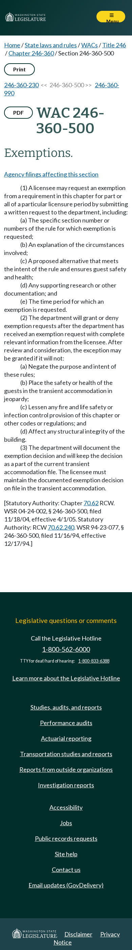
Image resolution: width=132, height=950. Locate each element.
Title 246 (114, 45)
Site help (66, 854)
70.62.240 (61, 527)
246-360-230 (21, 85)
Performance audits (66, 722)
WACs (89, 45)
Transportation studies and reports (66, 754)
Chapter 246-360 (31, 53)
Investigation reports (66, 785)
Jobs (66, 823)
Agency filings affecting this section (51, 174)
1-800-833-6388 (93, 661)
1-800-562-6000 (66, 649)
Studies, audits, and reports (66, 707)
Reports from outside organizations (66, 769)
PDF (18, 112)
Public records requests (66, 838)
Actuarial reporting (66, 738)
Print (19, 69)
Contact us (66, 869)
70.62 (91, 503)
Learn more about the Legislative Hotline (66, 678)
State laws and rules (51, 45)
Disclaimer (78, 934)
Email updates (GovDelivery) (66, 885)
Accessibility (66, 807)
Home (12, 45)
